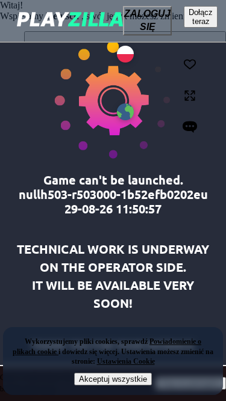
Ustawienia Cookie (126, 361)
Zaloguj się (147, 20)
